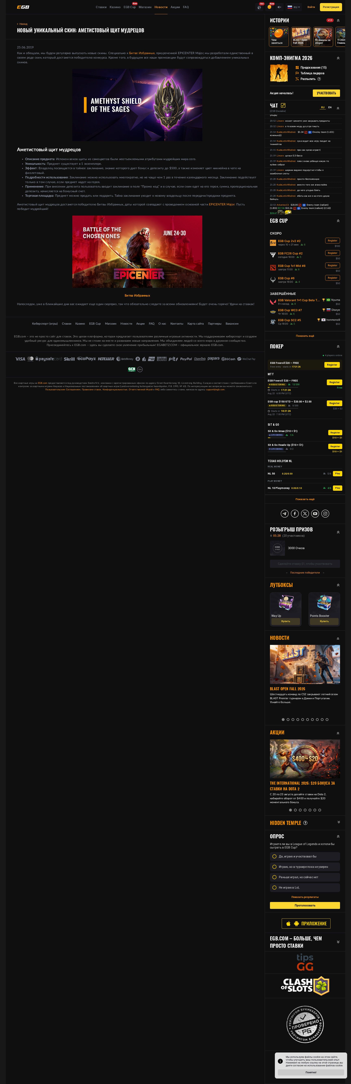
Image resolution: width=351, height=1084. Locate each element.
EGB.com (42, 383)
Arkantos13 (282, 205)
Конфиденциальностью (115, 389)
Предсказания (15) (314, 67)
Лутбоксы (281, 585)
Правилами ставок (91, 389)
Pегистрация (331, 7)
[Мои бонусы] (269, 7)
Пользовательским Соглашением (62, 389)
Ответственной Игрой (141, 389)
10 (327, 719)
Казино (115, 7)
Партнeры (215, 323)
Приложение (314, 923)
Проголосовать (305, 905)
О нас (162, 323)
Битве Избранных (142, 53)
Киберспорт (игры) (45, 323)
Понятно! (311, 1072)
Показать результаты (305, 897)
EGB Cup (130, 7)
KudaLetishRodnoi (286, 132)
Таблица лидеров (312, 73)
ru (323, 107)
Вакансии (232, 323)
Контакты (176, 323)
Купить (285, 621)
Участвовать (326, 93)
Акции (175, 7)
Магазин (145, 7)
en (330, 107)
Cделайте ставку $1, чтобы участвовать (305, 563)
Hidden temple (285, 823)
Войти (311, 7)
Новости (161, 7)
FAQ (186, 7)
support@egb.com (215, 389)
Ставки (101, 7)
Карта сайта (195, 323)
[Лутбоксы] (259, 7)
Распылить (308, 79)
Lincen (280, 121)
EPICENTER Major (221, 204)
